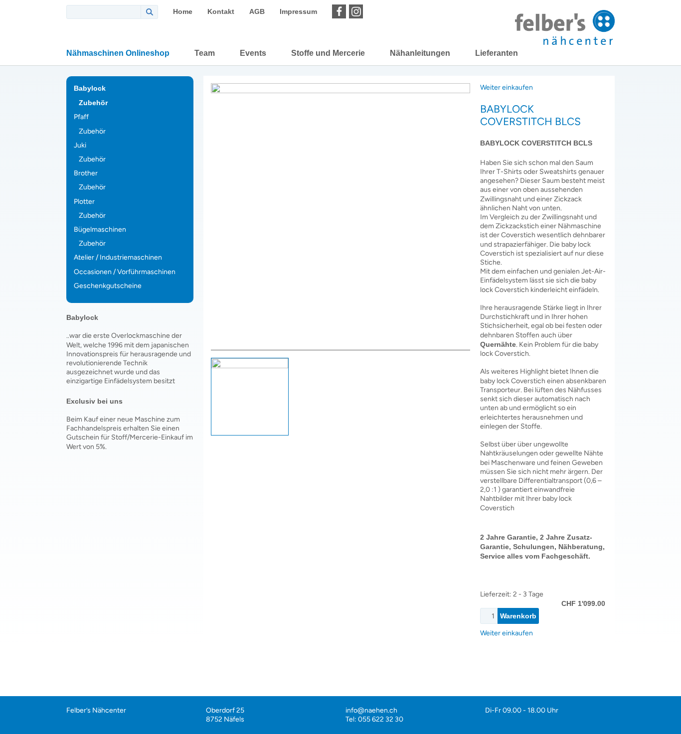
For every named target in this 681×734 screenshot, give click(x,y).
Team (204, 53)
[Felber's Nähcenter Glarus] (565, 27)
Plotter (84, 201)
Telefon (670, 623)
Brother (86, 173)
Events (253, 53)
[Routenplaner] (373, 11)
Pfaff (81, 117)
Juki (80, 145)
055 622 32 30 (380, 719)
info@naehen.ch (371, 710)
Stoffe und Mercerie (328, 53)
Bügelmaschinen (100, 229)
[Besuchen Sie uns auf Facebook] (339, 11)
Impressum (298, 11)
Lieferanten (496, 53)
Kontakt (220, 11)
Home (182, 11)
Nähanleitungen (420, 53)
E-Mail (670, 598)
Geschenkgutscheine (108, 286)
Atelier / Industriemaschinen (118, 257)
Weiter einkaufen (506, 87)
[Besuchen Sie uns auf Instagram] (356, 11)
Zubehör (93, 103)
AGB (257, 11)
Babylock (90, 88)
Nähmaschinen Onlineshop (118, 53)
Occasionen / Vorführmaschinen (124, 272)
